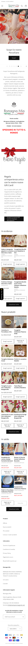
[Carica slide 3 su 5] (14, 66)
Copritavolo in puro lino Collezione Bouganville (7, 416)
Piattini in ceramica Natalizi (20, 360)
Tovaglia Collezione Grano (7, 360)
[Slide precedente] (7, 66)
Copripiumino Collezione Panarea (20, 487)
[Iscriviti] (23, 617)
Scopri (14, 58)
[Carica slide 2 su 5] (12, 66)
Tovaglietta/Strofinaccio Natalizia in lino (20, 251)
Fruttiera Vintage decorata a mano (6, 282)
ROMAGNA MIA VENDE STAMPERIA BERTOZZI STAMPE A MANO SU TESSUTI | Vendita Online (12, 574)
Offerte (5, 523)
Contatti (5, 583)
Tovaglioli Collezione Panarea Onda (20, 331)
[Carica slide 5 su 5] (18, 66)
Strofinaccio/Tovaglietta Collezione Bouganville (20, 416)
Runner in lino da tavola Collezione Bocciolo (19, 459)
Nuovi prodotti (7, 527)
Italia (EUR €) (13, 628)
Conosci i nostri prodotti (10, 535)
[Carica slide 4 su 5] (16, 66)
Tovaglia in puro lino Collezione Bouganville (6, 387)
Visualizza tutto (14, 304)
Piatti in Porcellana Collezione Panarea (7, 491)
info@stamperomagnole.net (16, 605)
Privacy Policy (7, 553)
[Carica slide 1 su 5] (10, 66)
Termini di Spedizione (9, 545)
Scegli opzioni (7, 264)
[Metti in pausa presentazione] (26, 66)
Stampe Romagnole (11, 643)
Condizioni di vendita (9, 549)
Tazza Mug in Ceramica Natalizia (20, 386)
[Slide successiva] (21, 66)
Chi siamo (6, 580)
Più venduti (6, 531)
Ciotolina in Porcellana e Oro (6, 331)
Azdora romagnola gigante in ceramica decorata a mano (7, 251)
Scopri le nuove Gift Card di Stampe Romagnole (13, 219)
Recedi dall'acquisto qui (9, 561)
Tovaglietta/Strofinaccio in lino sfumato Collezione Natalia (20, 284)
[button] (2, 6)
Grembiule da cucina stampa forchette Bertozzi (7, 459)
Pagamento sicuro (8, 557)
